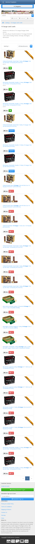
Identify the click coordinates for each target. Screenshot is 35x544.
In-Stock (30, 18)
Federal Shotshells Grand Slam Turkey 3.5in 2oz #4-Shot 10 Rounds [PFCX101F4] (17, 61)
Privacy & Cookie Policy (7, 504)
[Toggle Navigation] (3, 2)
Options (12, 130)
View (6, 68)
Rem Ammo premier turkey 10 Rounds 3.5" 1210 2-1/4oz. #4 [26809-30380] (17, 307)
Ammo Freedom (11, 2)
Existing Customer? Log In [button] (18, 489)
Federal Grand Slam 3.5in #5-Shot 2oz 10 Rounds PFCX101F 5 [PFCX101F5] (16, 206)
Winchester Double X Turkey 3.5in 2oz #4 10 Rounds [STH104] (17, 407)
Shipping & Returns (6, 509)
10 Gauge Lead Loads (16, 22)
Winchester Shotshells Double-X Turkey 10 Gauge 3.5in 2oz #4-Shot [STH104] (17, 145)
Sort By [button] (6, 46)
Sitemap (3, 515)
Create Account (5, 486)
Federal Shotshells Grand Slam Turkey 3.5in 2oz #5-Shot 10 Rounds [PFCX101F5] (17, 266)
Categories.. (18, 6)
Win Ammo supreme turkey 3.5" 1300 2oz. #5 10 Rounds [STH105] (17, 387)
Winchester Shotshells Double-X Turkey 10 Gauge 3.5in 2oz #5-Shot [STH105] (17, 165)
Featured (22, 18)
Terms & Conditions (6, 506)
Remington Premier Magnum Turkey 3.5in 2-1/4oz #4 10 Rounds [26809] (17, 327)
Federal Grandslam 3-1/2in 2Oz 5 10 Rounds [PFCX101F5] (17, 226)
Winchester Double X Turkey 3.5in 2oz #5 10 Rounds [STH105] (17, 428)
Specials (15, 18)
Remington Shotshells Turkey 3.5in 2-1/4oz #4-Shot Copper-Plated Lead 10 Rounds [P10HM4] (17, 347)
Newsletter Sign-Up (18, 499)
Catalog (7, 22)
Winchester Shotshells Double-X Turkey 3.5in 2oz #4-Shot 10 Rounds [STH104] (17, 83)
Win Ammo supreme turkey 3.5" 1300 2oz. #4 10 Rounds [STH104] (17, 367)
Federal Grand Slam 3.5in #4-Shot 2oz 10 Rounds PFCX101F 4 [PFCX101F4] (16, 186)
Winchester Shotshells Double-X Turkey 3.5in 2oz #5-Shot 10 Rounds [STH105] (17, 104)
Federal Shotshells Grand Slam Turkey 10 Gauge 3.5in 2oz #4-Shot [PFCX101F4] (17, 125)
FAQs (2, 518)
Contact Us (4, 512)
